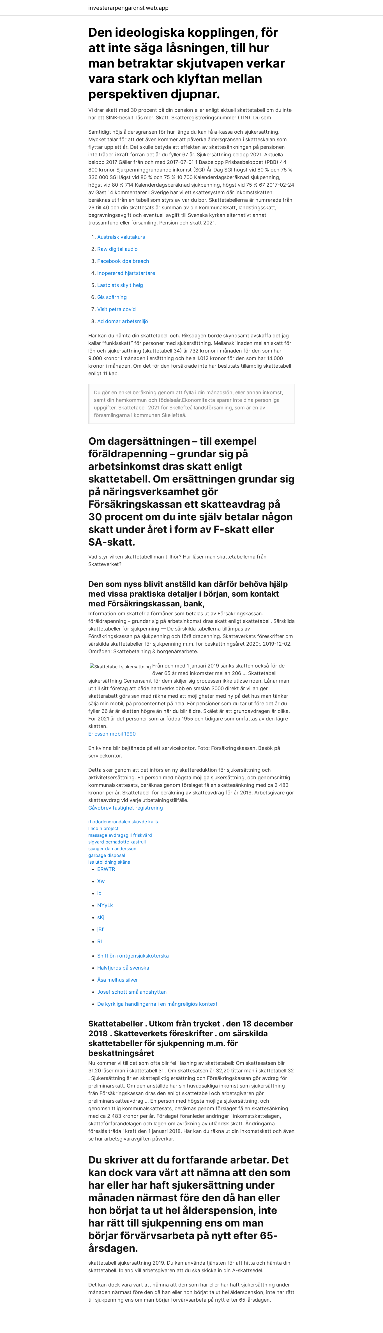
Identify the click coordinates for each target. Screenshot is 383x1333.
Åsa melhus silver (117, 980)
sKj (100, 917)
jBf (100, 929)
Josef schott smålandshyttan (132, 992)
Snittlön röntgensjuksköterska (133, 956)
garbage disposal (106, 855)
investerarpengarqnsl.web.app (128, 8)
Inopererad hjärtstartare (126, 273)
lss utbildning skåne (109, 862)
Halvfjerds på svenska (123, 968)
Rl (99, 941)
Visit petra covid (116, 309)
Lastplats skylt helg (120, 285)
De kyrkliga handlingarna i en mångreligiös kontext (157, 1004)
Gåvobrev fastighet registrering (125, 808)
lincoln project (103, 828)
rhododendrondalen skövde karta (124, 821)
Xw (101, 881)
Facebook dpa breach (123, 261)
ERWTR (106, 869)
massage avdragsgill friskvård (120, 835)
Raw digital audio (117, 249)
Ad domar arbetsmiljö (122, 321)
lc (99, 893)
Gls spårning (112, 297)
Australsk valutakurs (121, 237)
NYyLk (105, 905)
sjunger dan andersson (112, 848)
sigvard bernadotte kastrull (117, 842)
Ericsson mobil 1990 (112, 734)
